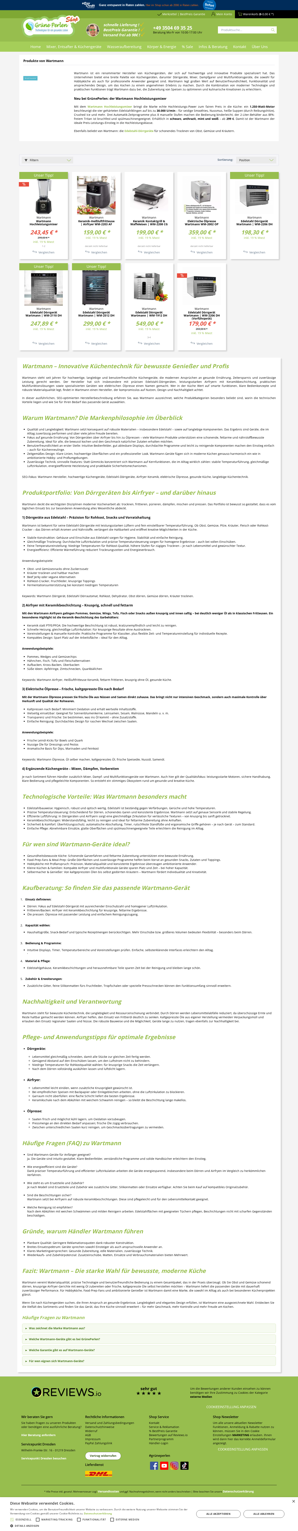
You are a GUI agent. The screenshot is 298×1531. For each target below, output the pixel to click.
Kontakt (154, 1423)
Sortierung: (225, 160)
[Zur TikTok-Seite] (184, 1466)
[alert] (149, 1514)
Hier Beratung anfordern (38, 1435)
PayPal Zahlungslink (98, 1443)
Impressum (93, 1439)
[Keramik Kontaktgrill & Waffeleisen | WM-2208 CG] (149, 195)
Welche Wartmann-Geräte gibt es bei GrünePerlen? (64, 1339)
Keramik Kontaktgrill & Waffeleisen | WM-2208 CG (149, 223)
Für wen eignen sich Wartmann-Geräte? (56, 1361)
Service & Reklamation (164, 1427)
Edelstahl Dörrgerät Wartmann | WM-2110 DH (44, 314)
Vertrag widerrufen (103, 1456)
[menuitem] (36, 47)
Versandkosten (108, 1491)
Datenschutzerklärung (238, 1491)
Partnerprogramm (161, 1439)
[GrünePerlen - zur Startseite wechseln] (50, 29)
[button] (99, 1526)
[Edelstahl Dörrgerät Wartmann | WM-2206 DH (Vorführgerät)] (201, 286)
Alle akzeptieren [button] (218, 1514)
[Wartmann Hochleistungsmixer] (43, 195)
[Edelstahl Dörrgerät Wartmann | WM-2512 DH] (96, 286)
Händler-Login (158, 1443)
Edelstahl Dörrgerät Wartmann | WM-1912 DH (149, 314)
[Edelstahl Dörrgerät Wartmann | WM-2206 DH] (254, 195)
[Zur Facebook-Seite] (154, 1466)
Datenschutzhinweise (99, 1427)
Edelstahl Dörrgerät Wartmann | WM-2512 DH (96, 314)
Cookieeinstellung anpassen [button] (231, 1407)
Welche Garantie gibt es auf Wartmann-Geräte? (62, 1350)
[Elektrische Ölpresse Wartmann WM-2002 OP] (201, 195)
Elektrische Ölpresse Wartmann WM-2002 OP (202, 223)
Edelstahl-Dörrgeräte (138, 131)
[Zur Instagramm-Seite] (174, 1466)
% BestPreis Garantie (163, 1431)
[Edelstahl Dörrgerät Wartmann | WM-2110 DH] (43, 286)
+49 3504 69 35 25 (172, 28)
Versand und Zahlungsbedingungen (109, 1423)
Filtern (34, 160)
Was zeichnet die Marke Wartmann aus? (57, 1328)
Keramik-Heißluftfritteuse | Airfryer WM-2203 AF (96, 223)
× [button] (293, 1501)
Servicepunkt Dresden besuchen (43, 1458)
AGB (88, 1435)
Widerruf (91, 1431)
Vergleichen (46, 252)
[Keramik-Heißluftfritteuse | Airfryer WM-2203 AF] (96, 195)
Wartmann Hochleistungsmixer (44, 223)
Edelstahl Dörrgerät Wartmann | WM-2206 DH (254, 223)
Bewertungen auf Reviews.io (168, 1435)
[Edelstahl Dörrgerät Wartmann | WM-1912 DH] (149, 286)
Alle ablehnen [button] (263, 1514)
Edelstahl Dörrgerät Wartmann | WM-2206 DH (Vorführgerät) (202, 315)
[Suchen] (273, 29)
